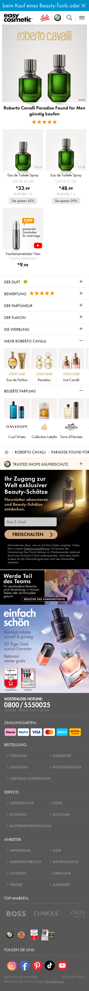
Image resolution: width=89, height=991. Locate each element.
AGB (57, 850)
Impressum (20, 850)
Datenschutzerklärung (37, 548)
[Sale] (45, 18)
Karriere (61, 884)
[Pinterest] (37, 965)
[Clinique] (46, 914)
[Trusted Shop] (57, 18)
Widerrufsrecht (26, 861)
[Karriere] (44, 587)
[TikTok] (50, 965)
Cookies (18, 873)
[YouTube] (62, 965)
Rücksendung (67, 767)
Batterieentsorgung (31, 826)
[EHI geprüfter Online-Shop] (21, 935)
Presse (16, 884)
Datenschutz (66, 861)
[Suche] (69, 18)
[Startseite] (6, 452)
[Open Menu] (19, 18)
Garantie (62, 755)
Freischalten (27, 534)
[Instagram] (12, 965)
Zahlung (19, 767)
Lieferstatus (22, 803)
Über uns (62, 873)
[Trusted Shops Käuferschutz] (10, 935)
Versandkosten (54, 981)
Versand (18, 755)
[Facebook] (24, 965)
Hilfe (57, 803)
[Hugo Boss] (16, 913)
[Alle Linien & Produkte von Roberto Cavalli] (44, 35)
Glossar (61, 814)
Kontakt (18, 814)
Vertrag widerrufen (30, 778)
